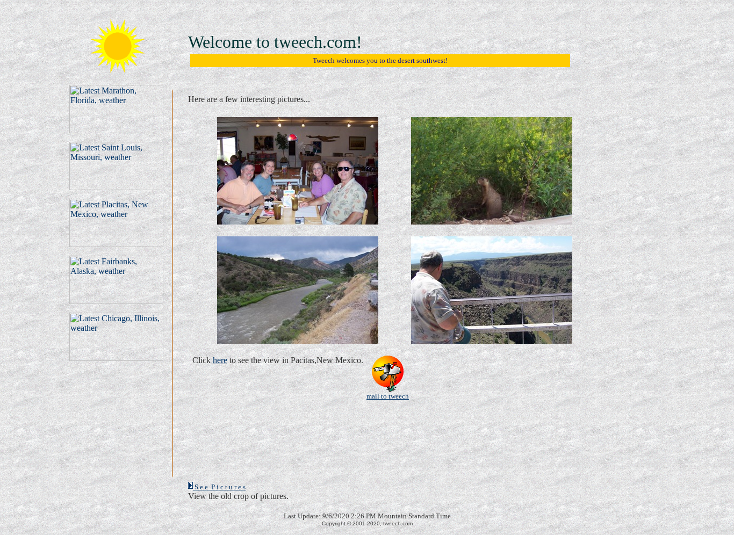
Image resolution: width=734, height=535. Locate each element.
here (220, 360)
